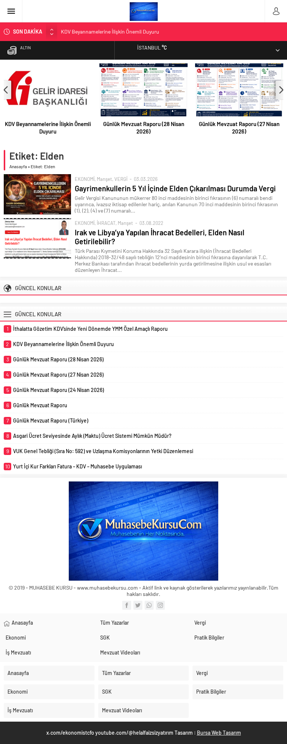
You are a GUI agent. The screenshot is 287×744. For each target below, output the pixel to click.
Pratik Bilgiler (209, 637)
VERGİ (120, 179)
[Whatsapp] (149, 605)
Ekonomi (16, 637)
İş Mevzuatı (18, 652)
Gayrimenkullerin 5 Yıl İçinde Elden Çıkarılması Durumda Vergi (175, 188)
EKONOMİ (85, 179)
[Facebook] (126, 605)
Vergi (200, 622)
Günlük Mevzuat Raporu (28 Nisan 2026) (143, 127)
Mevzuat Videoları (120, 652)
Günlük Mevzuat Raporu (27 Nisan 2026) (239, 127)
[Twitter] (137, 605)
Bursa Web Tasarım (219, 732)
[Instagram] (160, 605)
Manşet (104, 179)
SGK (105, 637)
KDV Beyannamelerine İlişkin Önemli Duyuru (110, 31)
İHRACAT (106, 223)
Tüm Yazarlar (114, 622)
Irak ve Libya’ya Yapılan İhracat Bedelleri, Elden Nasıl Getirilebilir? (159, 237)
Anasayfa (18, 166)
